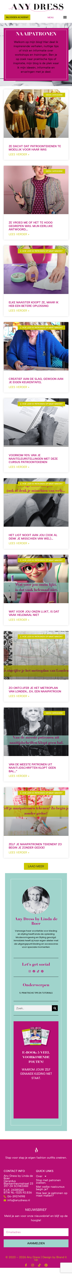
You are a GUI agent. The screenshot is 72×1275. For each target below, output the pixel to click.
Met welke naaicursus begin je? (50, 1188)
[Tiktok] (38, 971)
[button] (65, 17)
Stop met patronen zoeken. (48, 1181)
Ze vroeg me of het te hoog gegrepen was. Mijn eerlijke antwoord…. (31, 226)
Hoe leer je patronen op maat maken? (51, 1194)
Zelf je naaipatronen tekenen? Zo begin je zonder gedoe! (35, 846)
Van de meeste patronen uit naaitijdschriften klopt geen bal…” (32, 768)
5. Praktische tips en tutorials (36, 993)
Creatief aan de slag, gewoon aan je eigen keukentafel (36, 380)
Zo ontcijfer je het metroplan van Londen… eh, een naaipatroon (35, 689)
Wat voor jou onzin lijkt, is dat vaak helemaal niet (34, 613)
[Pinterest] (42, 971)
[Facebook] (34, 971)
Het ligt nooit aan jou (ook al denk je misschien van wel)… (33, 536)
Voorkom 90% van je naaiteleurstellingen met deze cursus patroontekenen (33, 459)
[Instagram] (29, 971)
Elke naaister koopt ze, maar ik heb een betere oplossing (33, 304)
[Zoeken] (55, 1008)
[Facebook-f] (25, 1265)
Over (39, 1176)
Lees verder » (19, 154)
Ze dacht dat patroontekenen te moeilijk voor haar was (35, 147)
